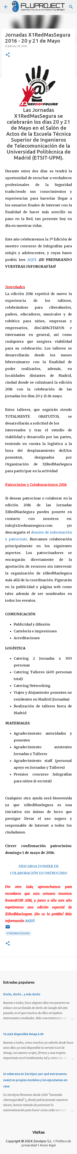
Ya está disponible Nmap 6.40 (23, 1034)
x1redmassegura (18, 933)
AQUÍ (31, 260)
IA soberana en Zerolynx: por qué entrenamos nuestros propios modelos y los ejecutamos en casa (35, 1080)
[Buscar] (71, 7)
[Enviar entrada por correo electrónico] (7, 928)
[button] (7, 55)
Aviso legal (48, 1145)
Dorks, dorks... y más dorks (21, 994)
